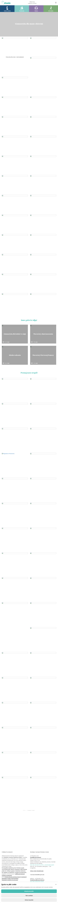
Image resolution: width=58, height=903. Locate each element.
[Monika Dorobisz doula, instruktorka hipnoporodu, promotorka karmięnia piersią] (43, 614)
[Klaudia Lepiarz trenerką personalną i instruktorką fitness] (15, 739)
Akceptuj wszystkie (29, 891)
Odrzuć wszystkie (29, 900)
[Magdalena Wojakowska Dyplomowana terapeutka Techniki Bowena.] (15, 614)
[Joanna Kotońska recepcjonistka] (43, 739)
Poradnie (33, 810)
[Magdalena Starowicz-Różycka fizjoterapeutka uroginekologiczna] (43, 764)
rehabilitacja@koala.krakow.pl (37, 880)
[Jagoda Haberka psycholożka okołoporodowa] (43, 689)
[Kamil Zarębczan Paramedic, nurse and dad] (43, 589)
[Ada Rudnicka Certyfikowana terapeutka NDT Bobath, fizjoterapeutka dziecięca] (15, 490)
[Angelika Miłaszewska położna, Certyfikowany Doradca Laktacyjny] (15, 564)
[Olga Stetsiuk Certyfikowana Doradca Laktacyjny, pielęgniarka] (43, 490)
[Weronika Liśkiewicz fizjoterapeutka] (15, 664)
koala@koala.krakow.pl (35, 857)
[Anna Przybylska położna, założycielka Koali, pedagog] (15, 390)
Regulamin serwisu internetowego (10, 878)
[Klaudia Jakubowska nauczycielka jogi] (15, 714)
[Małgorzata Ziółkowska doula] (43, 465)
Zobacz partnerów (29, 836)
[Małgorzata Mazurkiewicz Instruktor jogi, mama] (43, 564)
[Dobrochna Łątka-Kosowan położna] (15, 689)
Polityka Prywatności (7, 875)
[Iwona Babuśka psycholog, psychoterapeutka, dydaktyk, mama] (43, 515)
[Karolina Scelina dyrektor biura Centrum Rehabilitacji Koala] (15, 415)
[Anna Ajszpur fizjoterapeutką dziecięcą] (15, 789)
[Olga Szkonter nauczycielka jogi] (15, 440)
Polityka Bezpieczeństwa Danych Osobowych (16, 877)
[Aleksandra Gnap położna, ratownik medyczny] (43, 415)
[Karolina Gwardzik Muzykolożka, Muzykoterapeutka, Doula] (43, 539)
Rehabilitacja (29, 810)
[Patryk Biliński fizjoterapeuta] (43, 664)
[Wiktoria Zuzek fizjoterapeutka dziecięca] (43, 789)
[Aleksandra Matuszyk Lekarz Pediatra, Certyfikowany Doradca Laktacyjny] (15, 539)
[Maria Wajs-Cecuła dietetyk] (15, 764)
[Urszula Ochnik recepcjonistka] (43, 714)
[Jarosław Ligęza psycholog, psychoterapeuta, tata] (43, 440)
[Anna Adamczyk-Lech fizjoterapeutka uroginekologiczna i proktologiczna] (43, 390)
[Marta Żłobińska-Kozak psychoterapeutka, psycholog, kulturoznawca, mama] (15, 515)
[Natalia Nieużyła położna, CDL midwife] (43, 639)
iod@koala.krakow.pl (20, 874)
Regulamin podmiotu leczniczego (10, 880)
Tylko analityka (29, 895)
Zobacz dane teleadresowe (36, 871)
